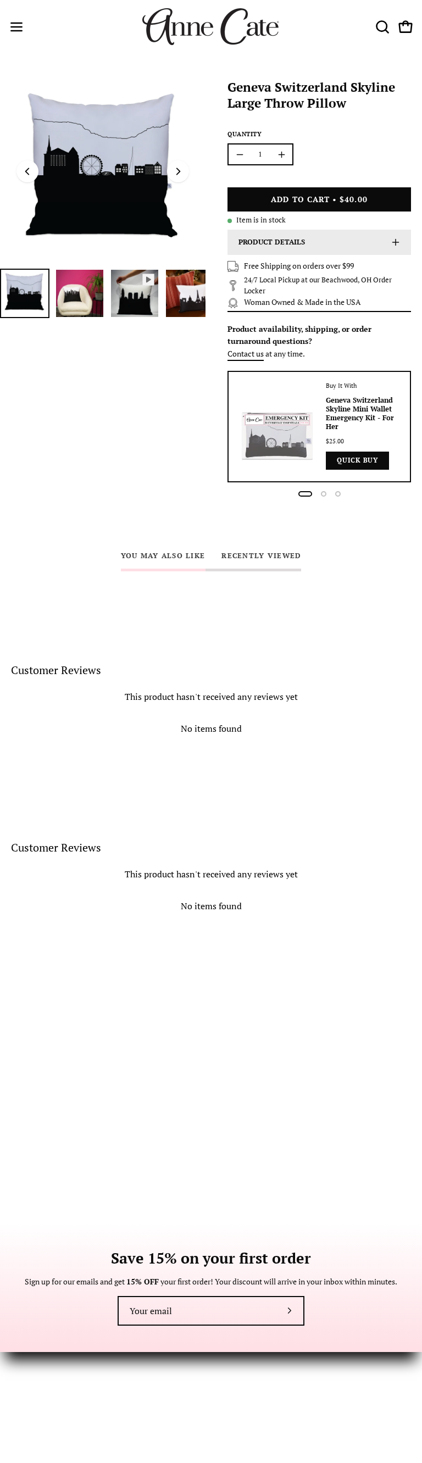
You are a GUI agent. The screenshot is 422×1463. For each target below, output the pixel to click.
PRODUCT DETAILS (271, 242)
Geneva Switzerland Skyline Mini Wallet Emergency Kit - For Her (360, 413)
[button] (381, 27)
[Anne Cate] (211, 26)
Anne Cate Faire (249, 1372)
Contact (24, 1356)
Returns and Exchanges (50, 1372)
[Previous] (27, 171)
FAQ (18, 1388)
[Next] (178, 171)
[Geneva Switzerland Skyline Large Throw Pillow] (24, 293)
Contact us (245, 353)
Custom (235, 1388)
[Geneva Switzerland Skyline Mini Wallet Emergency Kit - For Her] (277, 427)
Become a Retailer (252, 1356)
